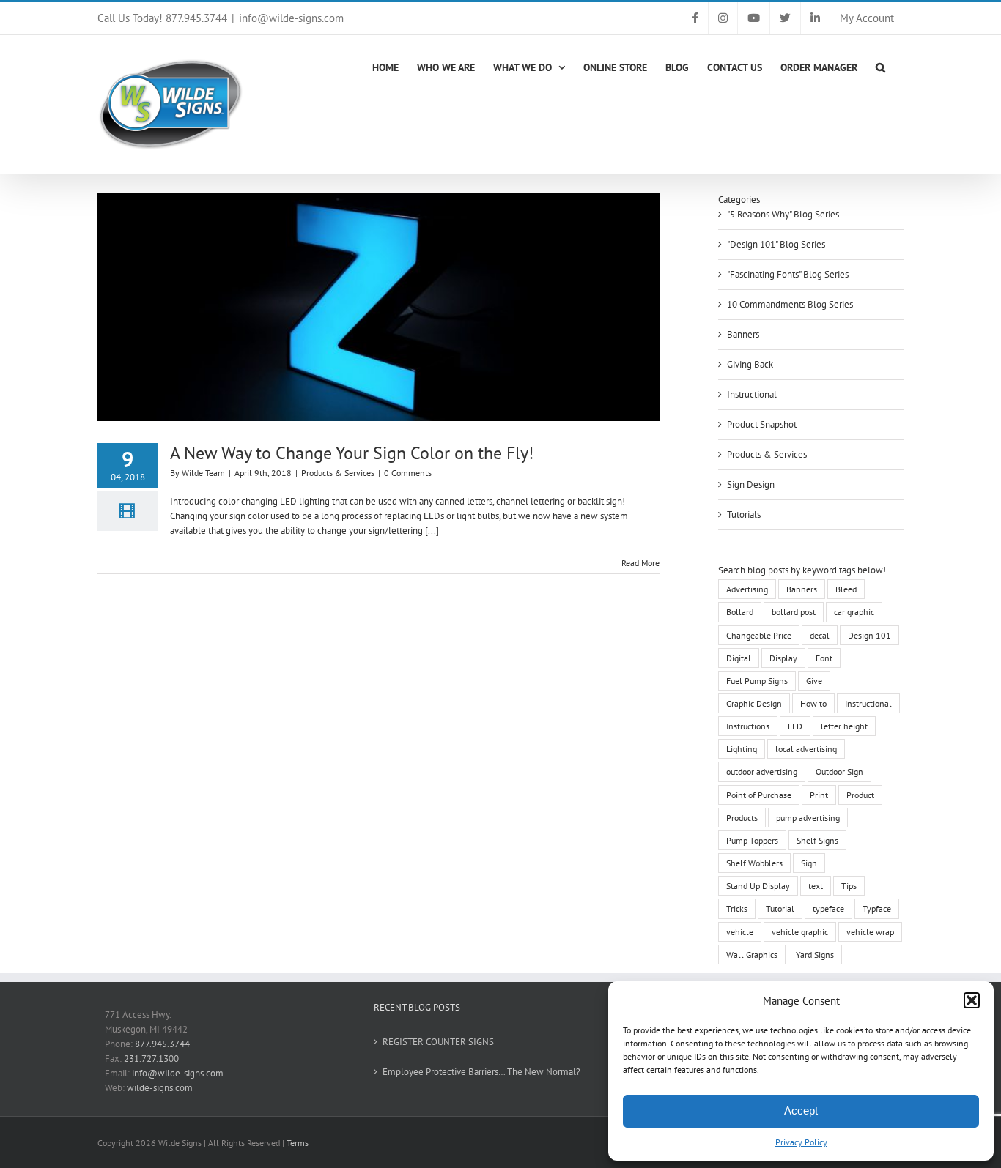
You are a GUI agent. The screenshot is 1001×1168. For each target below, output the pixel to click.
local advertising (806, 748)
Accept (801, 1110)
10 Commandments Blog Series (790, 304)
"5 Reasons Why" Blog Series (783, 214)
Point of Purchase (758, 794)
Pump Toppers (752, 840)
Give (814, 680)
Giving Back (750, 364)
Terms (298, 1142)
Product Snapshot (762, 424)
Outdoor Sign (839, 771)
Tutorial (780, 908)
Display (783, 657)
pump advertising (808, 817)
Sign (809, 863)
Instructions (747, 726)
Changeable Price (758, 635)
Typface (877, 908)
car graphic (854, 611)
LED (795, 726)
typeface (828, 908)
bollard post (794, 611)
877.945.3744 (162, 1044)
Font (824, 657)
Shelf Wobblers (754, 863)
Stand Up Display (758, 885)
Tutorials (744, 514)
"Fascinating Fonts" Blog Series (788, 274)
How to (813, 703)
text (815, 885)
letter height (844, 726)
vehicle (739, 931)
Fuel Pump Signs (757, 680)
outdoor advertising (761, 771)
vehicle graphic (800, 931)
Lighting (741, 748)
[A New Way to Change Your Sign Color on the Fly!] (378, 307)
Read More (640, 562)
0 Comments (408, 472)
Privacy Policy (801, 1142)
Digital (738, 657)
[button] (971, 1000)
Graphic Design (754, 703)
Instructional (752, 394)
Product (860, 794)
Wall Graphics (751, 954)
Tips (849, 885)
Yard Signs (815, 954)
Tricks (736, 908)
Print (819, 794)
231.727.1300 (151, 1058)
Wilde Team (203, 472)
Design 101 (869, 635)
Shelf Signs (817, 840)
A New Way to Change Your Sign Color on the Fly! (351, 453)
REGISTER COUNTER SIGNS (438, 1041)
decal (820, 635)
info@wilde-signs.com (291, 18)
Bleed (846, 589)
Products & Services (337, 472)
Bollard (739, 611)
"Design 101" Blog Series (776, 244)
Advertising (747, 589)
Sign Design (751, 484)
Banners (743, 334)
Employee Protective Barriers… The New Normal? (481, 1071)
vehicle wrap (870, 931)
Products (742, 817)
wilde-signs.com (160, 1088)
